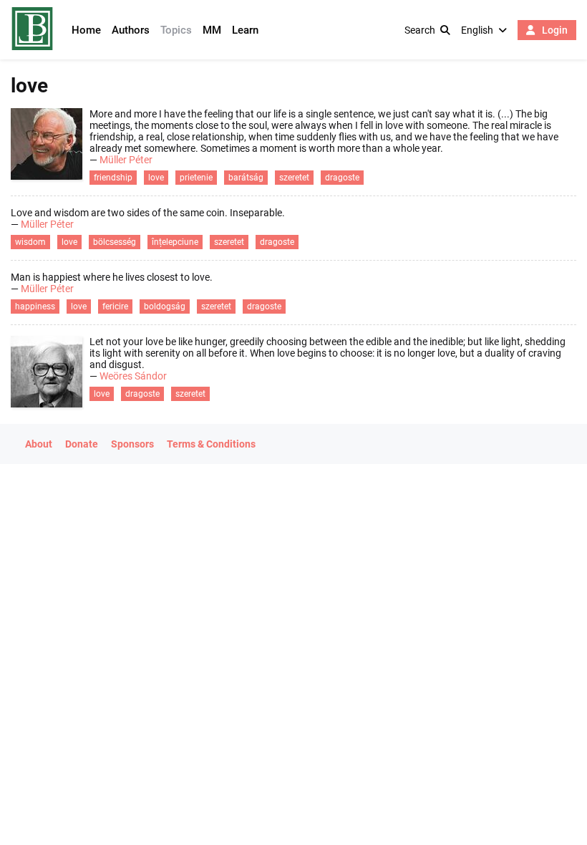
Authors (131, 30)
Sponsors (132, 444)
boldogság (164, 306)
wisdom (30, 242)
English (477, 30)
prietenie (196, 178)
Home (86, 30)
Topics (176, 30)
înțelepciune (175, 242)
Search (419, 30)
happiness (35, 306)
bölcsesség (114, 242)
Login (554, 30)
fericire (115, 306)
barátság (245, 178)
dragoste (342, 178)
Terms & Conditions (211, 444)
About (38, 444)
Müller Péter (126, 159)
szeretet (294, 178)
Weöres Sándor (133, 376)
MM (212, 30)
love (156, 178)
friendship (113, 178)
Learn (245, 30)
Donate (81, 444)
